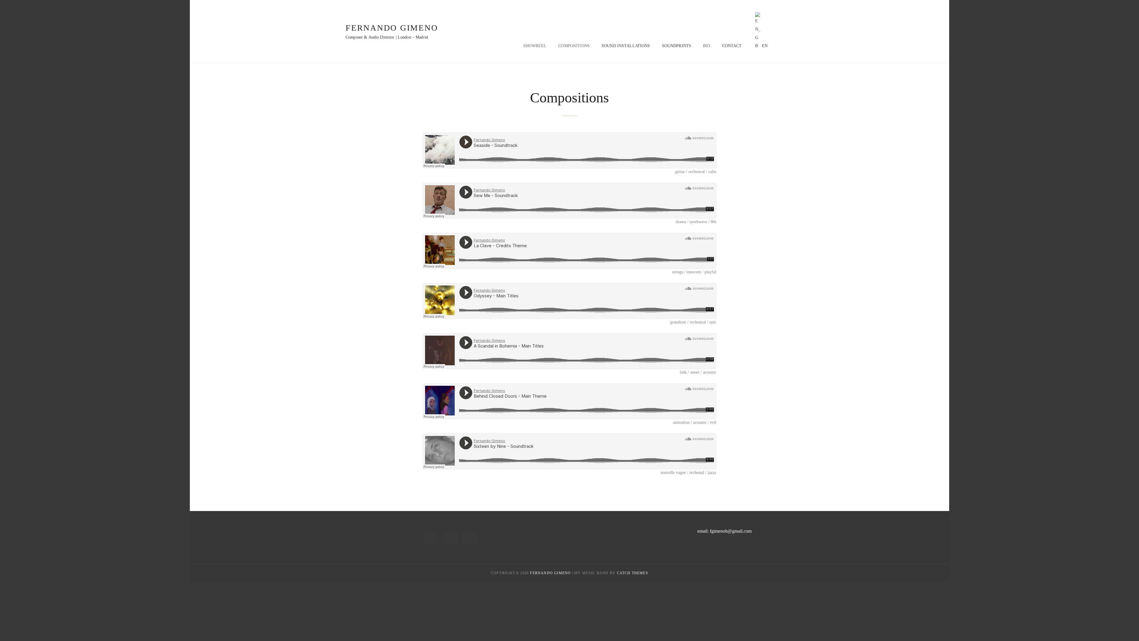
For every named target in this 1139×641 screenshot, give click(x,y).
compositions (574, 46)
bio (706, 46)
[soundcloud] (470, 537)
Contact (732, 46)
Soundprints (676, 46)
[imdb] (431, 537)
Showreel (534, 46)
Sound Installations (626, 46)
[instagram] (450, 537)
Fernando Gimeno (392, 27)
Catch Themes (632, 573)
